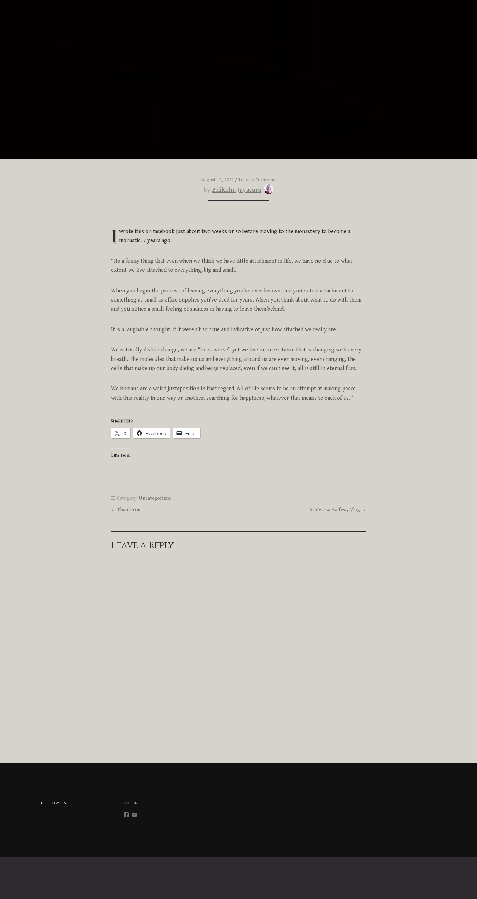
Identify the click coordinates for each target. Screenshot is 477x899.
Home (12, 9)
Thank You (128, 510)
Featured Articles (364, 9)
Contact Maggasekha (81, 9)
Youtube (418, 22)
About (37, 9)
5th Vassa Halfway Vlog (335, 510)
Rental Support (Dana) (33, 22)
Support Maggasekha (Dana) (151, 9)
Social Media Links (419, 9)
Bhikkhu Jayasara (236, 190)
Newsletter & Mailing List (103, 22)
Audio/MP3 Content (308, 9)
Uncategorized (155, 498)
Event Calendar (164, 22)
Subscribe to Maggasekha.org (360, 22)
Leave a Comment (257, 180)
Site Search (299, 22)
